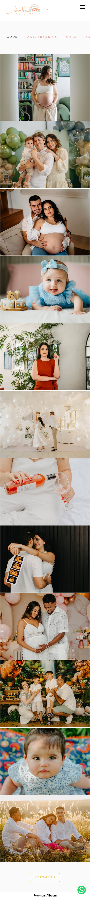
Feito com (45, 895)
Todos (11, 36)
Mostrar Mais (45, 877)
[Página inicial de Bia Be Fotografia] (26, 10)
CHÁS (71, 36)
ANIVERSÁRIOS (42, 36)
